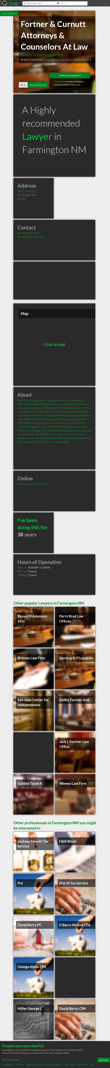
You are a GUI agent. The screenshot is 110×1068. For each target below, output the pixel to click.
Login (105, 3)
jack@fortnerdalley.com (30, 236)
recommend (38, 85)
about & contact (35, 1064)
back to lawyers (9, 13)
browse (82, 1064)
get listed (70, 1064)
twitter (19, 1064)
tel (28, 233)
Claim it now (59, 81)
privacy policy (54, 1064)
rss (91, 1064)
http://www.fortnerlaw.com (33, 483)
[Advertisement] (54, 280)
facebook (7, 1064)
